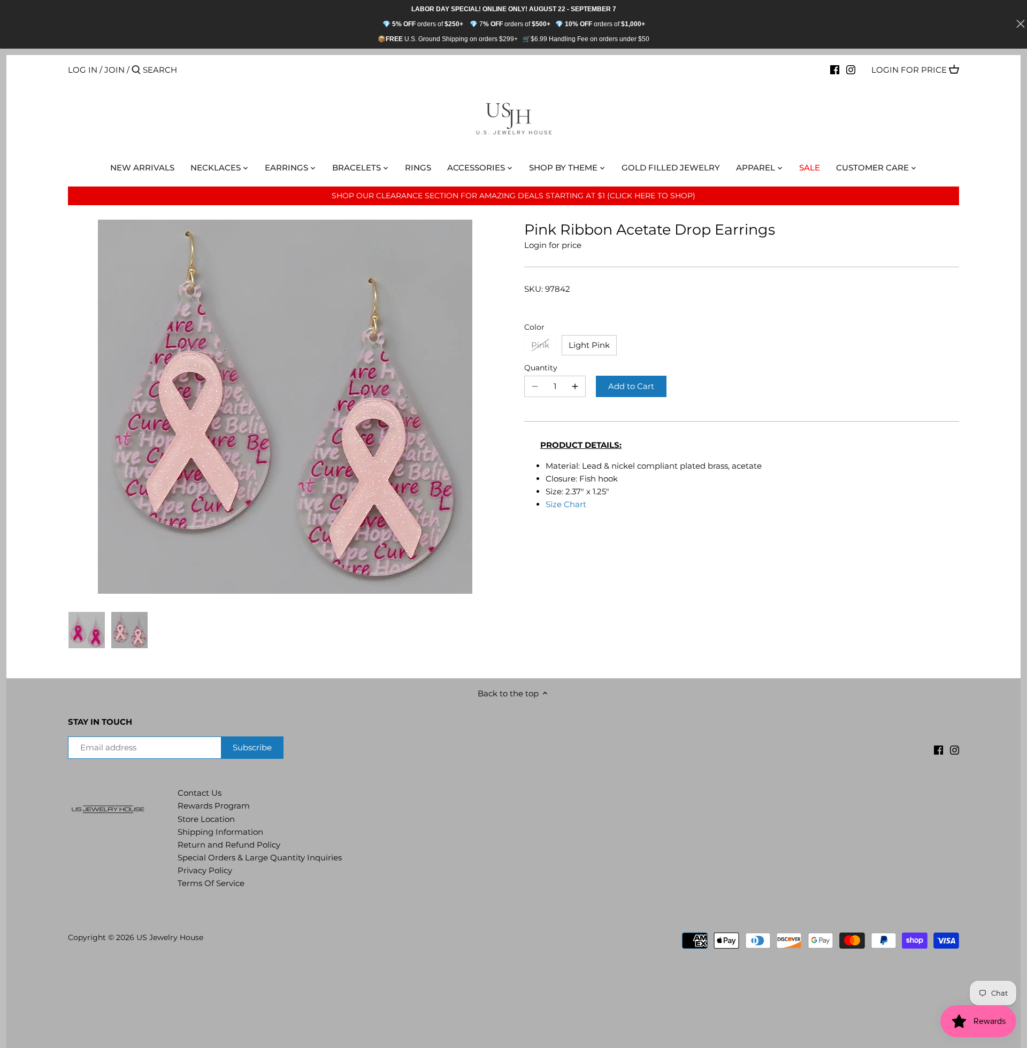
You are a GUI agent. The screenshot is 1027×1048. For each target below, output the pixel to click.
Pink (540, 345)
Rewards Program (214, 806)
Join (114, 70)
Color (534, 327)
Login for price (909, 70)
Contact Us (199, 793)
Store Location (206, 819)
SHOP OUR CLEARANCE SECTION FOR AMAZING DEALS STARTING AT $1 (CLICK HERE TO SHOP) (513, 195)
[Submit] (136, 70)
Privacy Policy (205, 870)
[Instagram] (850, 69)
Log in (82, 70)
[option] (86, 630)
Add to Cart (631, 386)
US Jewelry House (169, 937)
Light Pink (589, 345)
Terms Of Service (211, 883)
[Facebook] (834, 69)
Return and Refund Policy (229, 845)
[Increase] (575, 386)
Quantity (540, 367)
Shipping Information (220, 832)
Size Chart (566, 504)
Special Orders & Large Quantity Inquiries (260, 857)
